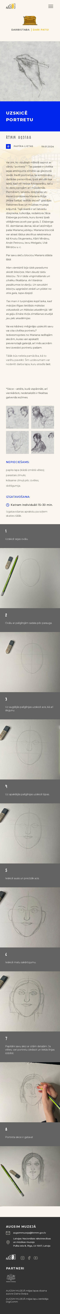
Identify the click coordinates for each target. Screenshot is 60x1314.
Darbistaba (20, 29)
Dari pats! (41, 29)
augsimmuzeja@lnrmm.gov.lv (29, 1232)
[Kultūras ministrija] (11, 1277)
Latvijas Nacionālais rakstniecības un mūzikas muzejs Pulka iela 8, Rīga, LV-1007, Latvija (32, 1242)
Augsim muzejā (21, 1226)
